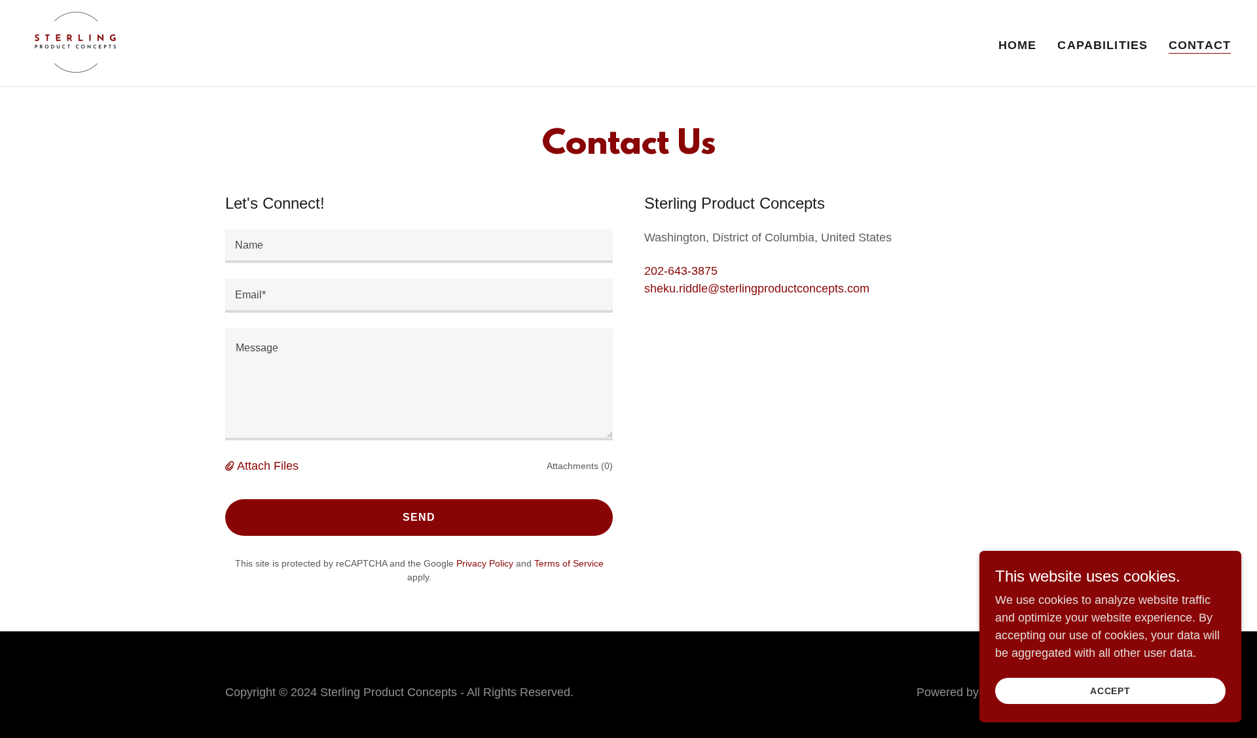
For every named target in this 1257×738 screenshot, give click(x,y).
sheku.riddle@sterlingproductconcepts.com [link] (756, 288)
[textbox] (419, 246)
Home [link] (1017, 45)
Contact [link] (1200, 45)
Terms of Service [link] (569, 563)
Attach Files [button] (268, 465)
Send (419, 517)
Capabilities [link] (1102, 45)
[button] (231, 466)
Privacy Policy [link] (484, 563)
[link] (75, 42)
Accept (1110, 691)
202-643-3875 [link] (681, 270)
